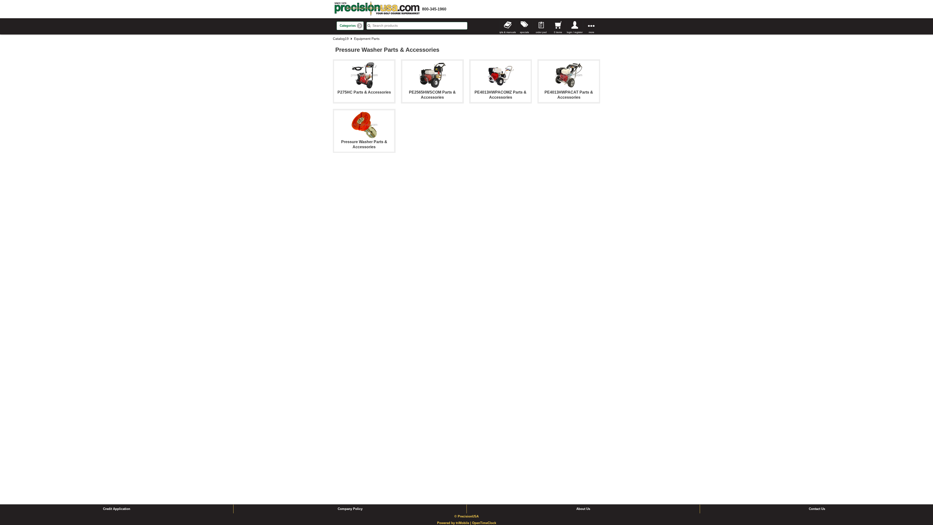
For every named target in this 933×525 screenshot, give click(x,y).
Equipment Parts (367, 39)
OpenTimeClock (484, 523)
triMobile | (464, 523)
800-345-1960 (434, 9)
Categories (348, 25)
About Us (583, 509)
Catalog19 (341, 39)
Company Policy (350, 509)
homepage (377, 9)
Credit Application (116, 509)
